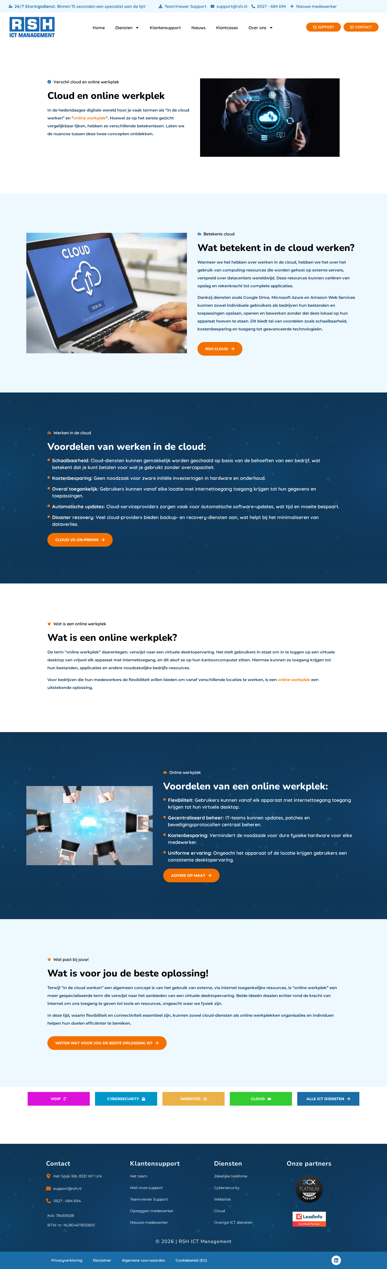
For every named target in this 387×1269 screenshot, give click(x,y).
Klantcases (227, 27)
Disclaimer (102, 1260)
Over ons (257, 27)
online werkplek (89, 117)
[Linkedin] (336, 1260)
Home (99, 27)
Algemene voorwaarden (143, 1260)
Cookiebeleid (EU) (191, 1260)
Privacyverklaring (66, 1260)
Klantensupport (165, 27)
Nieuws (198, 27)
